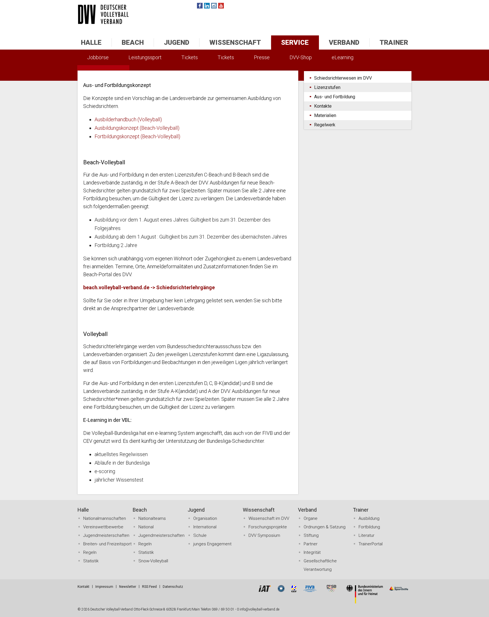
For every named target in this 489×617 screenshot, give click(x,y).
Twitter (207, 5)
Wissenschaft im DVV (268, 518)
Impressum (104, 587)
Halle (91, 42)
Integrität (312, 552)
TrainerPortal (371, 543)
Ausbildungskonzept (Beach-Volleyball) (137, 128)
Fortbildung (369, 526)
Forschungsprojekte (267, 526)
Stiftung (311, 535)
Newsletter (127, 587)
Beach (133, 42)
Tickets (189, 57)
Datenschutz (173, 587)
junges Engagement (212, 543)
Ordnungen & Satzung (325, 526)
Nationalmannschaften (104, 518)
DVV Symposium (264, 535)
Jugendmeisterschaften (106, 535)
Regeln (89, 552)
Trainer (393, 42)
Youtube (221, 5)
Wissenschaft (235, 42)
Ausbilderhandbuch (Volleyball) (128, 119)
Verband (344, 42)
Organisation (205, 518)
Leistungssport (145, 57)
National (146, 526)
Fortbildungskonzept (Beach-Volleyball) (137, 136)
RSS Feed (149, 587)
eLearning (342, 57)
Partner (311, 543)
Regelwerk (324, 124)
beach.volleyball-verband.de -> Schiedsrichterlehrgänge (149, 287)
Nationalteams (152, 518)
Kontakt (83, 587)
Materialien (325, 115)
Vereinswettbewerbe (103, 526)
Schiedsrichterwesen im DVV (343, 78)
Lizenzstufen (327, 87)
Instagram (214, 5)
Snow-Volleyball (153, 560)
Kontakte (323, 106)
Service (295, 42)
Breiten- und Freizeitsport (107, 543)
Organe (311, 518)
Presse (262, 57)
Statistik (90, 560)
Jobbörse (98, 57)
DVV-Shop (300, 57)
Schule (200, 535)
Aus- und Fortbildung (334, 96)
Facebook (200, 5)
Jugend (176, 42)
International (204, 526)
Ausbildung (369, 518)
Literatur (366, 535)
